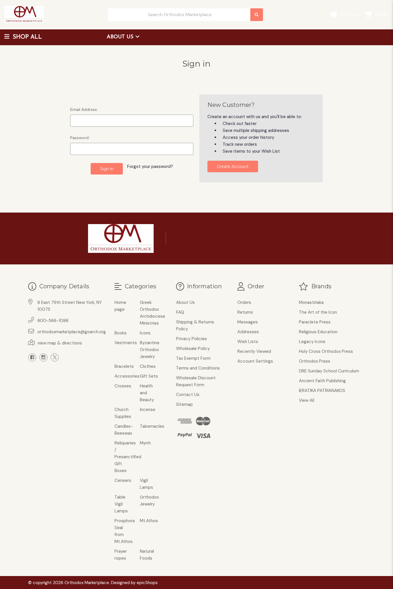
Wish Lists (349, 14)
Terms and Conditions (198, 368)
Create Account (233, 166)
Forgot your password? (150, 166)
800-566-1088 (52, 320)
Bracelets (124, 366)
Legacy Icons (312, 341)
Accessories (127, 376)
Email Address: (84, 109)
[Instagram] (43, 357)
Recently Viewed (254, 351)
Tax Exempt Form (193, 358)
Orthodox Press (314, 361)
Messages (247, 322)
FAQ (180, 312)
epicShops (147, 583)
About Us (121, 37)
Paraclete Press (315, 322)
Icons (145, 333)
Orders (244, 302)
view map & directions (59, 343)
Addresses (248, 332)
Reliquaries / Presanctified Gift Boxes (128, 457)
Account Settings (255, 361)
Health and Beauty (147, 393)
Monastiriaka (311, 302)
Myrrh (145, 443)
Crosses (123, 386)
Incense (147, 409)
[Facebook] (32, 357)
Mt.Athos (149, 521)
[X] (55, 357)
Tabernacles (152, 426)
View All (306, 400)
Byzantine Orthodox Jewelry (149, 349)
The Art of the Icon (318, 312)
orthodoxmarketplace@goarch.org (71, 332)
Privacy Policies (191, 339)
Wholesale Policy (193, 348)
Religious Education (318, 332)
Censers (123, 480)
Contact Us (187, 394)
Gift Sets (149, 376)
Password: (79, 137)
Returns (245, 312)
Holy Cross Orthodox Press (326, 351)
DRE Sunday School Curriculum (329, 371)
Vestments (126, 343)
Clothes (148, 366)
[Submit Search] (256, 14)
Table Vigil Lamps (121, 504)
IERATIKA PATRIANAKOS (322, 390)
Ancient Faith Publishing (322, 381)
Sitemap (184, 404)
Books (121, 333)
